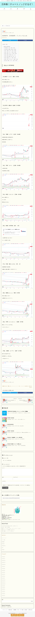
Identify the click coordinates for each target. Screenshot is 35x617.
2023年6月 (3, 568)
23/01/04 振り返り (10, 424)
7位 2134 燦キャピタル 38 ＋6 (10, 56)
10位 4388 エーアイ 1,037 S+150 (10, 60)
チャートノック (4, 0)
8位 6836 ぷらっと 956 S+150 (10, 57)
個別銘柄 (12, 0)
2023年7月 (3, 566)
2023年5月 (3, 570)
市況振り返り (8, 0)
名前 (3, 477)
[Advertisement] (17, 17)
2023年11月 (3, 562)
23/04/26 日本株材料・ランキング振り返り (14, 437)
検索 (2, 599)
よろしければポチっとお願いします (8, 32)
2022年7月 (3, 589)
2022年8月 (3, 587)
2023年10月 (3, 564)
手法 (14, 0)
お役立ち (10, 386)
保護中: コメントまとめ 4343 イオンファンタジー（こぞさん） (11, 528)
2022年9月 (3, 585)
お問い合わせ (24, 0)
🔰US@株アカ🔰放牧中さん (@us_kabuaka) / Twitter (12, 519)
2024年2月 (3, 556)
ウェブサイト (4, 481)
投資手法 (30, 387)
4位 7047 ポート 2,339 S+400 (10, 52)
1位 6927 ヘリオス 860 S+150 (9, 47)
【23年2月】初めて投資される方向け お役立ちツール (10, 525)
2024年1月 (3, 558)
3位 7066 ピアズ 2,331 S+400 (10, 50)
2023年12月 (3, 560)
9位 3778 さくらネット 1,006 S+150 (11, 59)
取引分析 (3, 543)
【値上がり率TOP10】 (6, 46)
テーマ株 (18, 386)
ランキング (22, 386)
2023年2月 (3, 576)
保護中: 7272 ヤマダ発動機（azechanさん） (8, 529)
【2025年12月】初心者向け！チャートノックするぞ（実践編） (17, 411)
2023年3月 (3, 574)
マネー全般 (17, 0)
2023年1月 (3, 578)
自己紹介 (21, 0)
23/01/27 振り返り (10, 430)
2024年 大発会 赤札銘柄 (6, 527)
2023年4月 (3, 572)
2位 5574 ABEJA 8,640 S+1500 (10, 49)
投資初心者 (30, 386)
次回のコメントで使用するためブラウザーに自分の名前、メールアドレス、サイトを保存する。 (16, 485)
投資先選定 (26, 386)
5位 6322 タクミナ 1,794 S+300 (10, 53)
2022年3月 (3, 595)
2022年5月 (3, 591)
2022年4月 (3, 593)
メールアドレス (15, 477)
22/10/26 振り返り (10, 417)
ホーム (4, 25)
